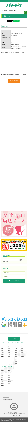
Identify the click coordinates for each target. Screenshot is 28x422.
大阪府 (22, 350)
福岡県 (9, 370)
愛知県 (16, 361)
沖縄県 (9, 383)
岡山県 (2, 373)
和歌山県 (22, 356)
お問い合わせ (6, 397)
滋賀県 (22, 346)
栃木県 (9, 348)
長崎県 (9, 373)
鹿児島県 (9, 381)
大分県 (9, 377)
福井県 (16, 352)
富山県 (16, 348)
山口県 (2, 377)
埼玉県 (9, 352)
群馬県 (9, 350)
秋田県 (2, 354)
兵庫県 (22, 352)
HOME (2, 10)
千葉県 (9, 354)
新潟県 (16, 346)
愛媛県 (2, 383)
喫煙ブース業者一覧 (7, 399)
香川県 (2, 381)
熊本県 (9, 375)
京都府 (22, 348)
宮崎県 (9, 379)
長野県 (16, 356)
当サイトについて (7, 394)
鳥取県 (2, 370)
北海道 (2, 346)
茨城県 (9, 346)
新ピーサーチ (13, 52)
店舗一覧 (7, 10)
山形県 (2, 356)
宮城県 (2, 352)
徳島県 (2, 379)
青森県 (2, 348)
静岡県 (16, 359)
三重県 (16, 363)
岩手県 (2, 350)
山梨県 (16, 354)
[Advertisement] (14, 62)
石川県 (16, 350)
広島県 (2, 375)
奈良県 (22, 354)
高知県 (2, 385)
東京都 (9, 356)
